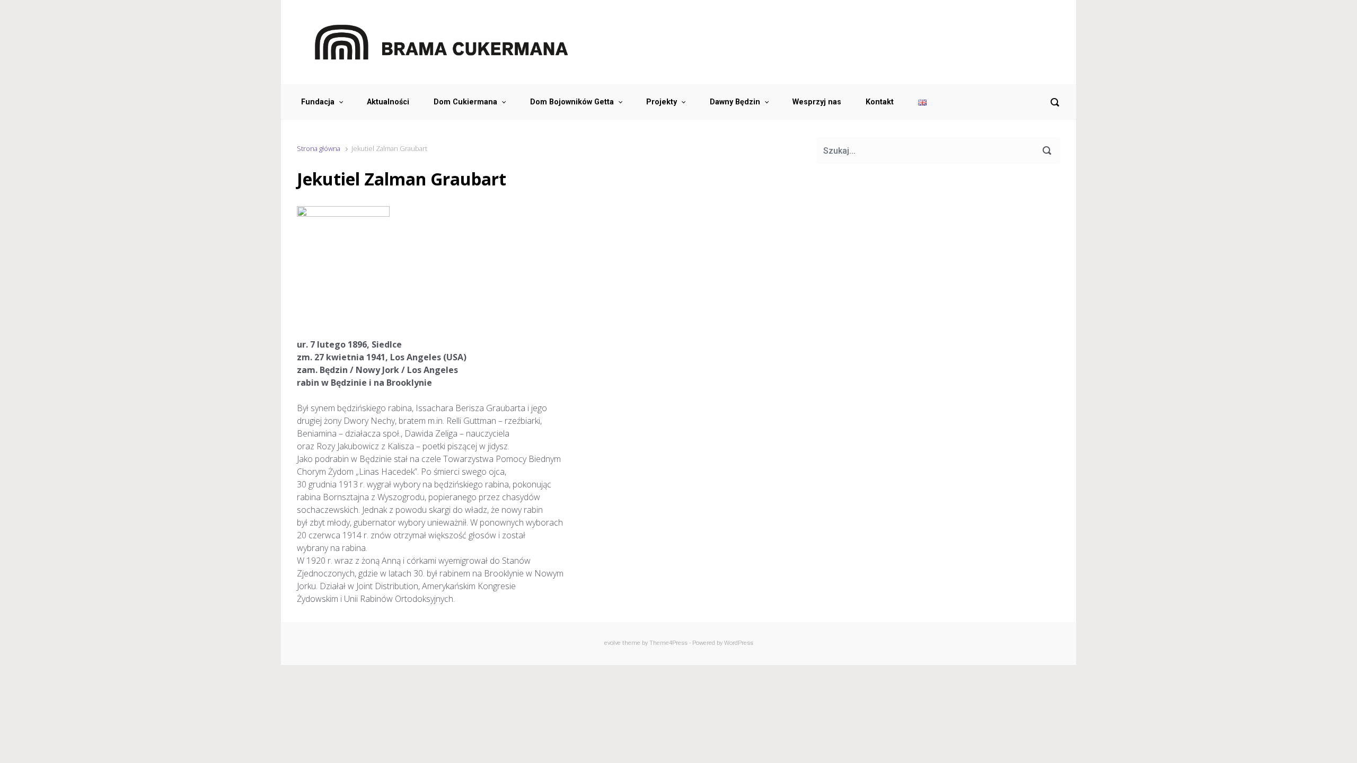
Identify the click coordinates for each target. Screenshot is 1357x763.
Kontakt (880, 102)
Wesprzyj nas (816, 102)
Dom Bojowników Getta (572, 102)
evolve (612, 643)
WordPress (738, 643)
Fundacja (317, 102)
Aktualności (388, 102)
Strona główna (318, 148)
